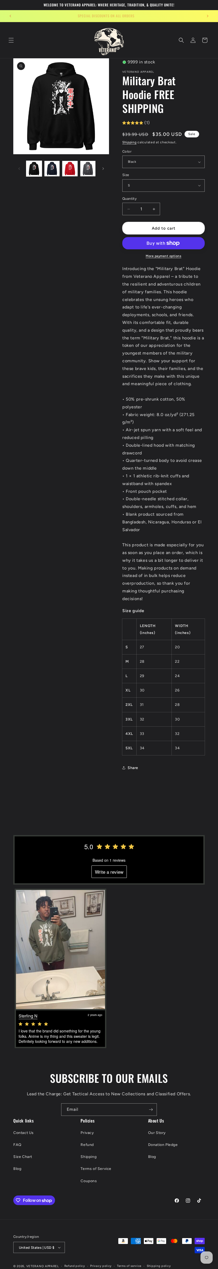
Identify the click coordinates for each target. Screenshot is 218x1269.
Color (127, 151)
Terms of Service (96, 1168)
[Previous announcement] (10, 16)
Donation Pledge (163, 1144)
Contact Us (23, 1132)
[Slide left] (19, 168)
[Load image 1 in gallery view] (34, 168)
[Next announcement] (207, 16)
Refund (87, 1144)
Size (125, 175)
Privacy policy (101, 1266)
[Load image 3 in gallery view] (70, 168)
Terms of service (129, 1266)
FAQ (17, 1144)
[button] (11, 40)
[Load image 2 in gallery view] (52, 168)
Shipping (129, 142)
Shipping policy (159, 1266)
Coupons (89, 1181)
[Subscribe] (151, 1109)
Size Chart (22, 1156)
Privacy (87, 1132)
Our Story (157, 1132)
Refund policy (74, 1266)
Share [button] (133, 768)
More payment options (163, 256)
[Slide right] (103, 168)
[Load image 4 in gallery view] (88, 168)
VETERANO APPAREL (42, 1266)
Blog (17, 1168)
